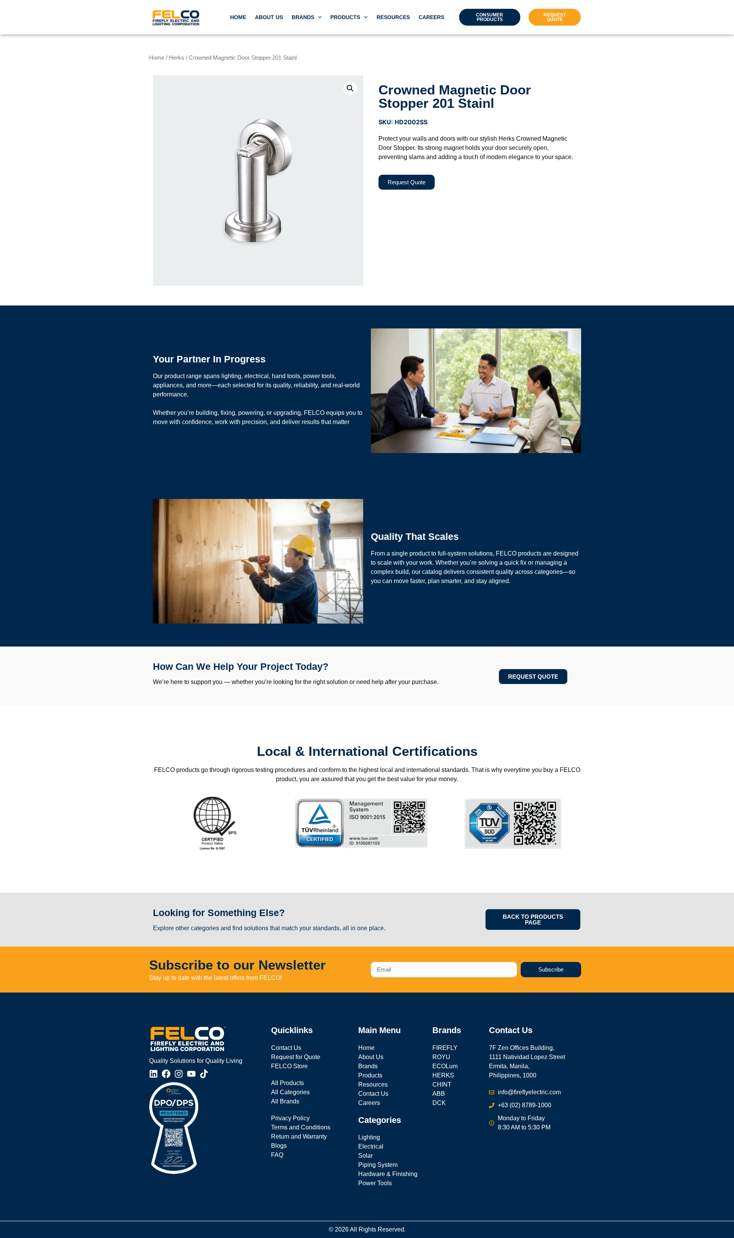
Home (238, 17)
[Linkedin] (153, 1073)
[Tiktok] (204, 1073)
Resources (393, 17)
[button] (350, 88)
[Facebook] (166, 1073)
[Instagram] (178, 1073)
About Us (269, 17)
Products (345, 17)
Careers (431, 17)
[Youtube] (191, 1073)
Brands (303, 17)
